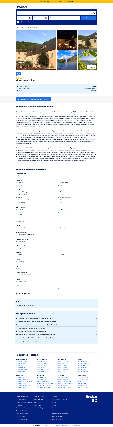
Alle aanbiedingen (21, 399)
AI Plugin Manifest (65, 425)
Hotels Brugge (82, 367)
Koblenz (24, 27)
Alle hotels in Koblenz (25, 88)
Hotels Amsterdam (42, 361)
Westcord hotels (83, 379)
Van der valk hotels (84, 377)
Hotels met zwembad (22, 379)
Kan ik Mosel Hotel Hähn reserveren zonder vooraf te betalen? (36, 321)
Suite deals (19, 405)
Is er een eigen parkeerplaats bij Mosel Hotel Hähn (32, 341)
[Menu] (95, 6)
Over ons (54, 411)
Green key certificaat (22, 413)
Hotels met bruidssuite (64, 381)
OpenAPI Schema (55, 425)
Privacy (54, 405)
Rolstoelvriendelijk (62, 385)
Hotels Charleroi (83, 371)
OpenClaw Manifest (75, 425)
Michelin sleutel (20, 416)
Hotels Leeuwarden (21, 363)
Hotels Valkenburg (62, 367)
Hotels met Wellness (22, 377)
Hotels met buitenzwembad (24, 381)
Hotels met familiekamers (65, 383)
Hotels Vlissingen (62, 369)
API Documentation (45, 425)
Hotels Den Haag (42, 365)
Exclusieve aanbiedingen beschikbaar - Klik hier (34, 99)
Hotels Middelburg (62, 365)
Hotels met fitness (21, 383)
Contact (54, 402)
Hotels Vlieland (20, 367)
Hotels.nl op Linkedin (58, 416)
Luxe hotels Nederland (43, 381)
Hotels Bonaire (38, 405)
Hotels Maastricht (62, 361)
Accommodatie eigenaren (59, 399)
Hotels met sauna (21, 387)
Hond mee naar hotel (63, 379)
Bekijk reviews (23, 91)
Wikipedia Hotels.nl (57, 419)
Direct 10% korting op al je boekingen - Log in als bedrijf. (56, 2)
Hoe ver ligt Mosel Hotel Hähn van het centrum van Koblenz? (35, 334)
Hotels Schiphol (41, 371)
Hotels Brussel (82, 361)
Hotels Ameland (20, 371)
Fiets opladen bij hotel (43, 385)
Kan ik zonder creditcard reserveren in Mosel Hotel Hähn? (34, 318)
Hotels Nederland (39, 399)
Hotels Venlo (61, 371)
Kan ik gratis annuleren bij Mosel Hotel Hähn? (30, 328)
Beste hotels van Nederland (45, 383)
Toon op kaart (23, 86)
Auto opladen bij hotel (64, 387)
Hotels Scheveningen (43, 369)
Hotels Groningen (21, 361)
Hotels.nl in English (39, 408)
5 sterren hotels (41, 379)
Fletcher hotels (82, 383)
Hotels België (37, 402)
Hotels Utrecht (41, 367)
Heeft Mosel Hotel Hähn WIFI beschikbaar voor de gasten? (34, 338)
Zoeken (88, 18)
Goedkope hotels (62, 377)
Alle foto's (92, 67)
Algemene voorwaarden (59, 408)
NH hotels (81, 381)
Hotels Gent (82, 365)
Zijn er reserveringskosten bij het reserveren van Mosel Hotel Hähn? (37, 325)
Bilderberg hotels (83, 387)
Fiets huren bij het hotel (44, 387)
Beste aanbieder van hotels (60, 413)
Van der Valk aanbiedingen (24, 402)
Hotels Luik (81, 369)
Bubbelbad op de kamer (23, 385)
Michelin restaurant (21, 419)
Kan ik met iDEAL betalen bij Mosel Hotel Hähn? (31, 331)
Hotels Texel (19, 365)
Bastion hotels (82, 385)
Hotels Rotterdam (42, 363)
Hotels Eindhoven (62, 363)
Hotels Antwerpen (83, 363)
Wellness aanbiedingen (22, 408)
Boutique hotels (41, 377)
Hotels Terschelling (21, 369)
